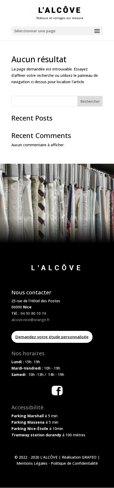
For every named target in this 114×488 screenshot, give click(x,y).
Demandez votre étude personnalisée (52, 336)
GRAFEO (89, 457)
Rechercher (90, 101)
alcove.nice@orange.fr (30, 319)
